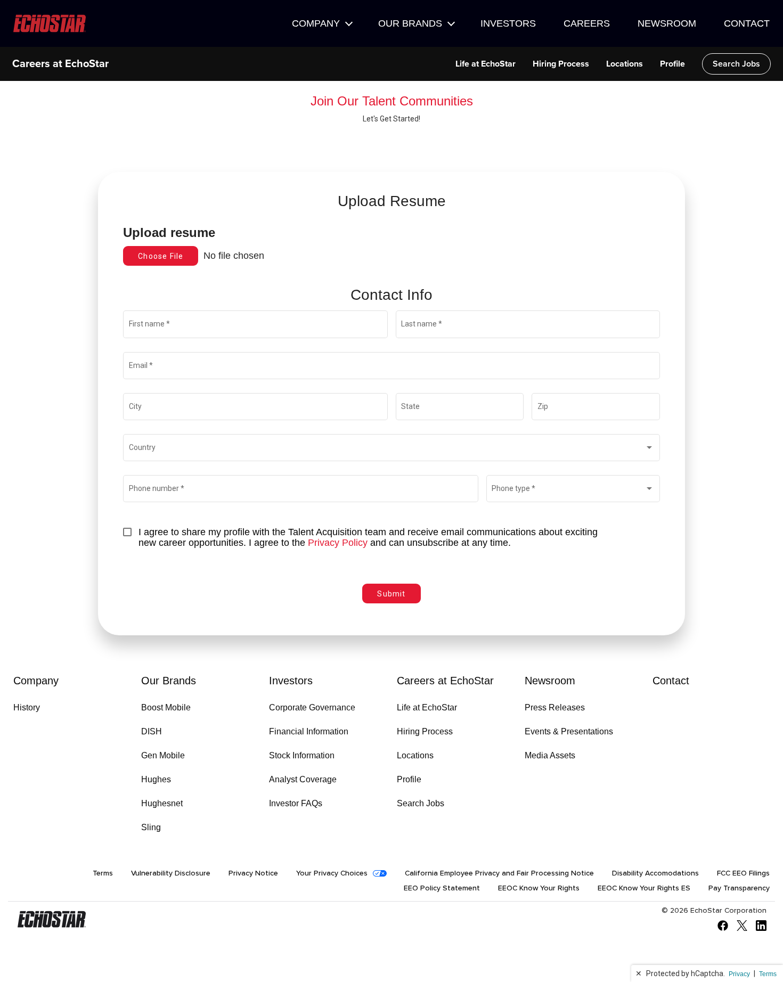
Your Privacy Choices (332, 873)
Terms (768, 974)
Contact (747, 23)
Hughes (156, 779)
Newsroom (667, 23)
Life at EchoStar (485, 64)
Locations (624, 64)
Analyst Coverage (303, 779)
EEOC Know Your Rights (539, 888)
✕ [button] (638, 973)
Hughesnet (162, 803)
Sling (151, 827)
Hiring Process (561, 64)
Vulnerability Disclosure (170, 873)
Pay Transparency (739, 888)
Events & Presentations (569, 731)
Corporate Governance (312, 707)
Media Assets (550, 755)
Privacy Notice (253, 873)
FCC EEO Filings (743, 873)
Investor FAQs (295, 803)
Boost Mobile (166, 707)
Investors (508, 23)
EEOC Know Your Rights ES (644, 888)
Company (316, 23)
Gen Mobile (163, 755)
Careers (587, 23)
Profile (672, 64)
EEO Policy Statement (442, 888)
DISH (151, 731)
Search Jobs (736, 64)
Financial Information (308, 731)
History (26, 707)
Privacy (739, 974)
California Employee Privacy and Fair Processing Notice (499, 873)
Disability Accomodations (655, 873)
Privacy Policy (338, 542)
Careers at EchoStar (60, 64)
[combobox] (392, 449)
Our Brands (410, 23)
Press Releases (555, 707)
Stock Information (302, 755)
